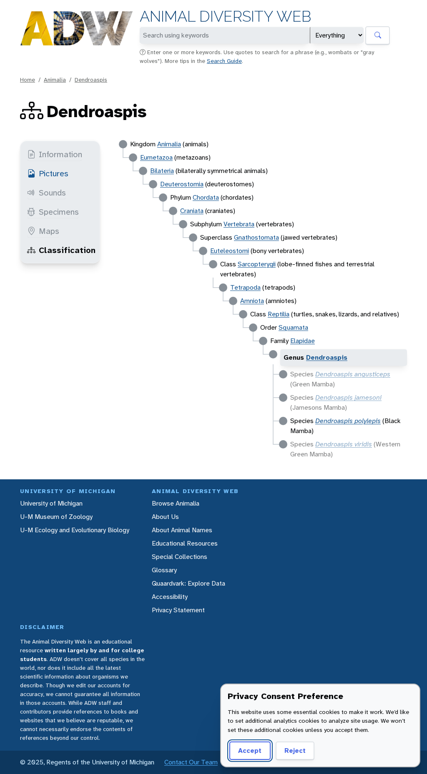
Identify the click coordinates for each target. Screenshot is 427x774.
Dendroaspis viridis (343, 444)
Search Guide (224, 61)
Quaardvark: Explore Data (188, 583)
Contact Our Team (191, 762)
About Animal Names (182, 530)
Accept (249, 750)
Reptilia (278, 314)
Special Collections (179, 556)
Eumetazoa (156, 157)
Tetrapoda (245, 287)
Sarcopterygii (257, 264)
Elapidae (302, 340)
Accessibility (170, 596)
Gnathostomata (256, 237)
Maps (49, 230)
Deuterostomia (181, 184)
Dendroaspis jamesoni (348, 397)
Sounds (52, 192)
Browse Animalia (175, 503)
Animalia (55, 79)
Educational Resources (185, 543)
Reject (295, 750)
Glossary (164, 570)
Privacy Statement (178, 610)
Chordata (206, 197)
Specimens (59, 211)
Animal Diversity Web (225, 16)
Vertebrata (239, 224)
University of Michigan (51, 503)
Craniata (191, 210)
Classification (67, 250)
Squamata (293, 327)
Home (27, 79)
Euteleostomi (229, 250)
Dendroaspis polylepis (348, 420)
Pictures (53, 173)
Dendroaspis (91, 79)
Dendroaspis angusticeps (352, 374)
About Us (165, 516)
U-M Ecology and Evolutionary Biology (74, 530)
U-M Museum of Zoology (56, 516)
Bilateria (162, 170)
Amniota (252, 300)
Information (60, 154)
